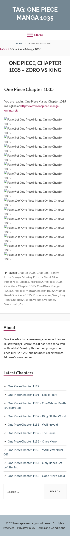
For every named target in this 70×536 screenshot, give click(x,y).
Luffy (7, 277)
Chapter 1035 (26, 272)
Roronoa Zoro (42, 295)
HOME (4, 49)
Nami (47, 277)
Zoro (22, 304)
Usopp (27, 299)
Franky (54, 272)
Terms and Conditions (51, 527)
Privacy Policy (26, 527)
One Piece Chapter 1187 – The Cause (31, 433)
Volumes (49, 299)
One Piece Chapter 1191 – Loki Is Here (32, 394)
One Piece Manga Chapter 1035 (32, 290)
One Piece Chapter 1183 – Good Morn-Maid (36, 475)
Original (59, 290)
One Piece (34, 281)
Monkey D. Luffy (32, 277)
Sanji (55, 295)
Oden (23, 281)
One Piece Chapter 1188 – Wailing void (33, 424)
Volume (38, 299)
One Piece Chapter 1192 (23, 386)
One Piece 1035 (52, 281)
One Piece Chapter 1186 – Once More (32, 441)
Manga (16, 277)
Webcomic (11, 304)
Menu (38, 34)
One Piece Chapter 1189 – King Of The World (37, 416)
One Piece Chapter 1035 (20, 286)
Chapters (43, 272)
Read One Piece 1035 (18, 295)
